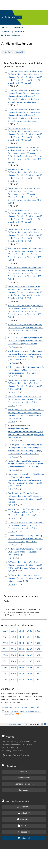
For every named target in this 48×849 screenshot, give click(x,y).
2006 (5, 655)
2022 (37, 631)
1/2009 (11, 558)
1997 (37, 661)
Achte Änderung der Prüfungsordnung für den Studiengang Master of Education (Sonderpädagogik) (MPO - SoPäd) (26, 370)
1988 (29, 673)
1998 (29, 661)
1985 (13, 679)
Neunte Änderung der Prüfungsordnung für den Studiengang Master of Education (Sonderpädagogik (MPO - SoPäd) (25, 340)
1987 (37, 673)
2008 (29, 649)
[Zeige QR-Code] (45, 724)
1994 (21, 667)
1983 (29, 679)
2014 (21, 643)
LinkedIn (24, 813)
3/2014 (11, 405)
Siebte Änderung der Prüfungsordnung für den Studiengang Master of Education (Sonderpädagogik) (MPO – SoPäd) (25, 399)
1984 (21, 679)
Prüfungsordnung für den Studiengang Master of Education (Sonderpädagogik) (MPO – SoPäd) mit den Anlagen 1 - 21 (25, 565)
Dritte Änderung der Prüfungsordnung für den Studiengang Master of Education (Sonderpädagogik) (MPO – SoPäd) (26, 525)
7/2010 (11, 531)
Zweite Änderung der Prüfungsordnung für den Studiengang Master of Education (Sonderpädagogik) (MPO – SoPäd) (25, 538)
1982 (37, 679)
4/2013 (11, 440)
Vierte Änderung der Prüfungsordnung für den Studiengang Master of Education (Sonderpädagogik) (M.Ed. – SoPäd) (26, 512)
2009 (21, 649)
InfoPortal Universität (11, 17)
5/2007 (11, 584)
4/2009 (11, 544)
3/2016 (11, 347)
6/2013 (11, 421)
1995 (13, 667)
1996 (5, 667)
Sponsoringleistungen (24, 784)
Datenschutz (24, 771)
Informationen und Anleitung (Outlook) (22, 707)
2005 (13, 655)
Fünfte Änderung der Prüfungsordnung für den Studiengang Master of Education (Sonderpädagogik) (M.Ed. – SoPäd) (25, 464)
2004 (21, 655)
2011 (5, 649)
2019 (21, 637)
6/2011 (11, 505)
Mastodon (24, 819)
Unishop (24, 838)
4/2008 (11, 571)
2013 (29, 643)
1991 (5, 673)
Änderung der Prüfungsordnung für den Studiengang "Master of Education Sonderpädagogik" (25, 552)
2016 (5, 643)
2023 (29, 631)
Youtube (24, 825)
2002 (37, 655)
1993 (29, 667)
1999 (21, 661)
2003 (29, 655)
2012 (37, 643)
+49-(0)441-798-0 (14, 750)
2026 (5, 631)
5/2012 (11, 457)
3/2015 (11, 376)
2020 (13, 637)
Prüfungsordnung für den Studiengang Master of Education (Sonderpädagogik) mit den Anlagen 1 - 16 (25, 578)
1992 (37, 667)
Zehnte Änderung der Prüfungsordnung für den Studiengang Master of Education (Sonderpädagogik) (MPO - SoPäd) (25, 327)
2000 (13, 661)
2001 (5, 661)
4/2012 (11, 470)
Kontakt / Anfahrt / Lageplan (18, 755)
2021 (5, 637)
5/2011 (11, 518)
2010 (13, 649)
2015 (13, 643)
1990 (13, 673)
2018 (29, 637)
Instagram (24, 806)
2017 (37, 637)
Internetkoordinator (16, 724)
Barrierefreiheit (24, 777)
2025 (13, 631)
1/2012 (11, 489)
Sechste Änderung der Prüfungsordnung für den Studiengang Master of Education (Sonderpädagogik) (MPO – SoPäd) (26, 433)
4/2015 (11, 363)
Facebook (23, 832)
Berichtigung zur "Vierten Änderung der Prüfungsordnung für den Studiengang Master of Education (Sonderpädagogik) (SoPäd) (25, 497)
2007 (37, 649)
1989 (21, 673)
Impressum (24, 790)
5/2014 (11, 392)
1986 (5, 679)
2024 (21, 631)
